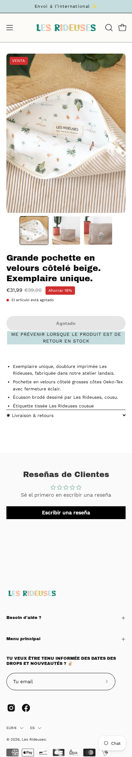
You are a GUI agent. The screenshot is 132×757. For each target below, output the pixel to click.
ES (32, 728)
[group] (66, 6)
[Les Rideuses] (66, 27)
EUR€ (11, 728)
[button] (108, 27)
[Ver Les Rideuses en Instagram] (11, 708)
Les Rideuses (34, 739)
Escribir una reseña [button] (66, 512)
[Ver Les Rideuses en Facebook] (26, 708)
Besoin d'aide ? (23, 617)
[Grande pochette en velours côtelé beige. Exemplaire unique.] (34, 230)
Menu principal (23, 639)
